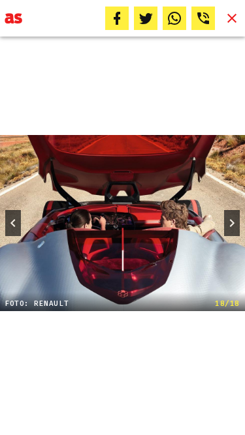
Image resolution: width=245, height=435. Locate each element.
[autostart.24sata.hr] (13, 18)
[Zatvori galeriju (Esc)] (232, 18)
